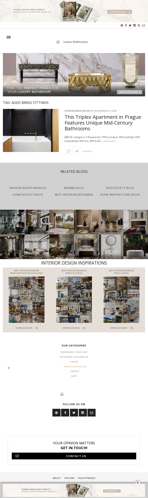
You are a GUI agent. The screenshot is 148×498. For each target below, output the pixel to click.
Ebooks (75, 371)
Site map (69, 478)
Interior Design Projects (79, 110)
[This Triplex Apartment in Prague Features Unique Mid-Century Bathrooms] (31, 130)
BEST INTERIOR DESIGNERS (74, 194)
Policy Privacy (87, 478)
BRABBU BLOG (74, 187)
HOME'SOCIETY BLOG (28, 194)
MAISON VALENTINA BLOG (27, 187)
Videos (74, 362)
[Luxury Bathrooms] (74, 43)
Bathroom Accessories (74, 357)
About (57, 478)
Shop (74, 376)
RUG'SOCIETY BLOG (120, 187)
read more (109, 141)
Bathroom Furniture (74, 352)
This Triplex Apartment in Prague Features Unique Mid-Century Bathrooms (103, 122)
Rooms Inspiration (75, 366)
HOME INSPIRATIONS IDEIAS (120, 194)
